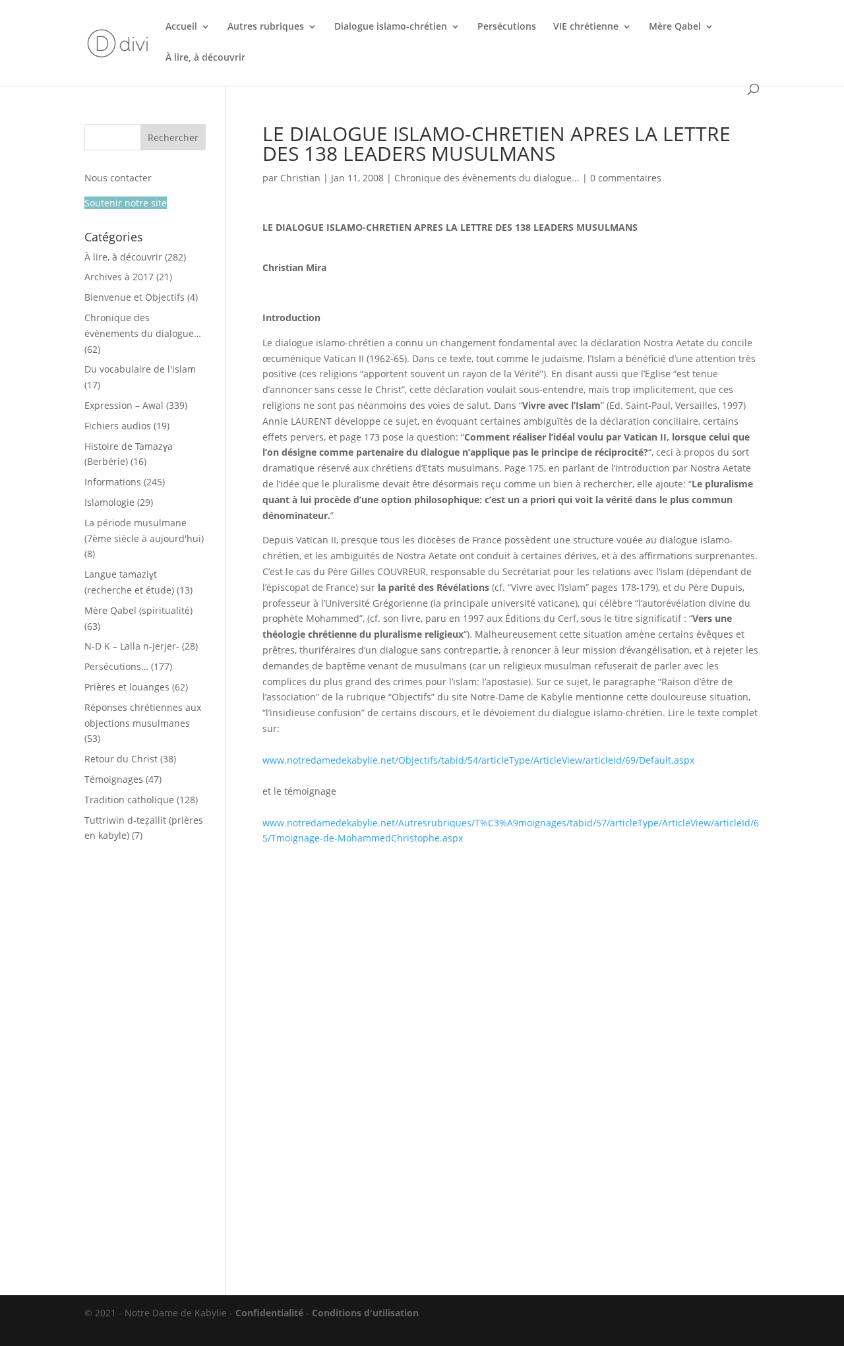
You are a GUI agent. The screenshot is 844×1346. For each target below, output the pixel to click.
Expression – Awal (124, 405)
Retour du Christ (121, 758)
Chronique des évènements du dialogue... (487, 177)
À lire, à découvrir (205, 58)
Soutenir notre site (125, 203)
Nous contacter (118, 177)
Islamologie (109, 502)
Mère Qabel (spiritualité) (138, 610)
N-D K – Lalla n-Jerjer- (131, 646)
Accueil (181, 27)
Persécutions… (116, 666)
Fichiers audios (117, 425)
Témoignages (113, 779)
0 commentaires (625, 177)
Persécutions (506, 27)
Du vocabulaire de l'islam (140, 369)
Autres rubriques (265, 27)
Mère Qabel (675, 27)
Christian (300, 177)
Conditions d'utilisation (365, 1312)
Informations (112, 481)
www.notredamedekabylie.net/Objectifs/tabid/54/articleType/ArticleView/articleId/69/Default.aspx (478, 760)
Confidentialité (269, 1312)
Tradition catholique (129, 799)
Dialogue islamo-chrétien (390, 27)
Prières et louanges (126, 687)
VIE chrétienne (585, 27)
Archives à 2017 (119, 276)
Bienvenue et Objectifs (134, 297)
